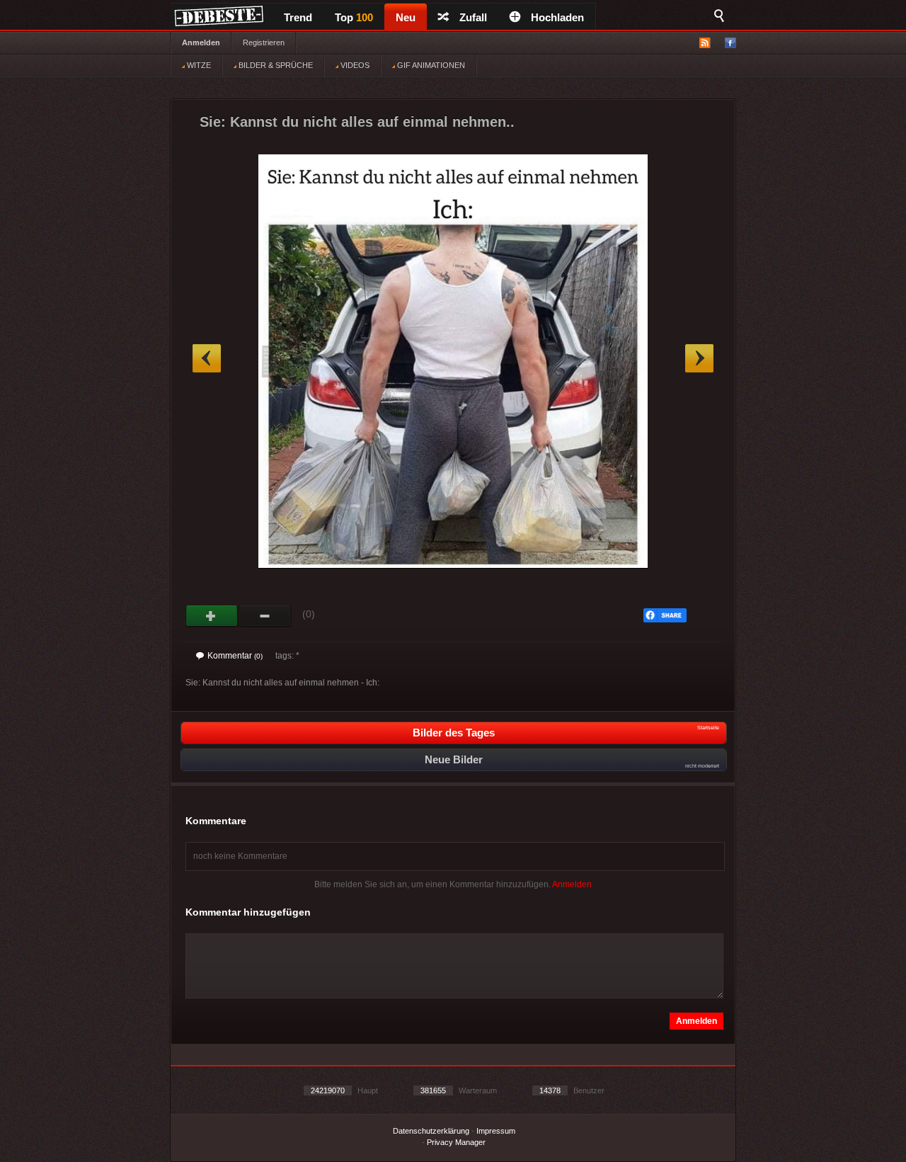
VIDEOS (353, 65)
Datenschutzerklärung (431, 1131)
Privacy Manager (456, 1142)
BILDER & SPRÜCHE (274, 65)
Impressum (495, 1131)
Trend (298, 17)
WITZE (198, 65)
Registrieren (264, 42)
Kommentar (235, 656)
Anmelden (201, 42)
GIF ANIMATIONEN (430, 65)
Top (354, 17)
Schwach (265, 616)
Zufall (473, 17)
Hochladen (557, 17)
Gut (212, 616)
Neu (405, 17)
